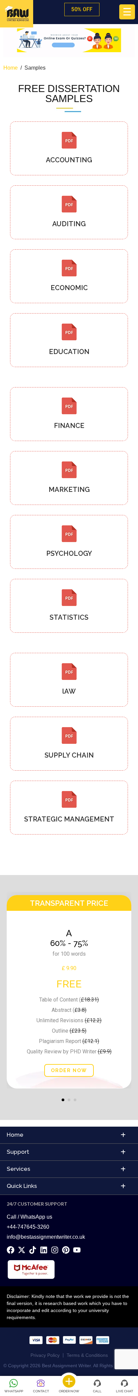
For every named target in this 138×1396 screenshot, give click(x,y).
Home (10, 68)
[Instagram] (55, 1250)
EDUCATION (69, 352)
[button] (63, 1100)
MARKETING (69, 490)
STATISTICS (69, 617)
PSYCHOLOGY (69, 553)
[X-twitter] (21, 1250)
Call (97, 1391)
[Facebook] (10, 1250)
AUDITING (69, 224)
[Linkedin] (44, 1250)
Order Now (69, 1391)
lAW (69, 691)
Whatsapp (13, 1391)
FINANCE (69, 426)
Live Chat (124, 1391)
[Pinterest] (66, 1250)
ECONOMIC (69, 288)
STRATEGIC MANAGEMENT (69, 819)
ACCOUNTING (69, 160)
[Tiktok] (33, 1250)
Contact (41, 1391)
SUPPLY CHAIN (69, 755)
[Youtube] (77, 1250)
